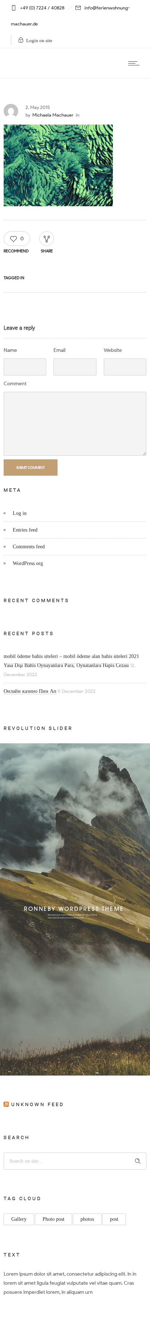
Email (60, 350)
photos (87, 1219)
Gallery (19, 1219)
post (114, 1219)
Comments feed (29, 546)
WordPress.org (28, 563)
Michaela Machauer (53, 115)
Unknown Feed (37, 1104)
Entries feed (25, 530)
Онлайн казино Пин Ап (30, 691)
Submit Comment (30, 467)
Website (113, 350)
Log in (20, 513)
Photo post (53, 1219)
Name (10, 350)
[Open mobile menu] (135, 63)
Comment (15, 384)
